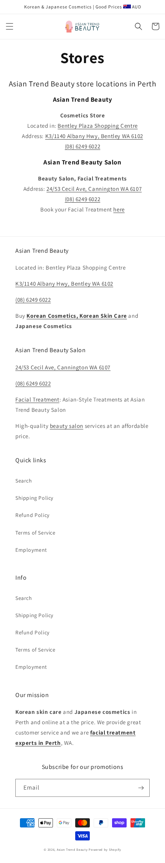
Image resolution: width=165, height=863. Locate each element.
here (118, 209)
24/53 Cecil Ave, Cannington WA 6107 (94, 188)
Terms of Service (35, 532)
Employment (31, 549)
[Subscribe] (140, 788)
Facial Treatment (37, 399)
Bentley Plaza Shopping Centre (97, 125)
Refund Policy (32, 515)
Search (23, 480)
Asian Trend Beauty (72, 849)
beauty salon (66, 425)
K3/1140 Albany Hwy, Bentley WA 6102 (64, 283)
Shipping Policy (34, 497)
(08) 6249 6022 (33, 299)
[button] (9, 26)
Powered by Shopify (105, 849)
